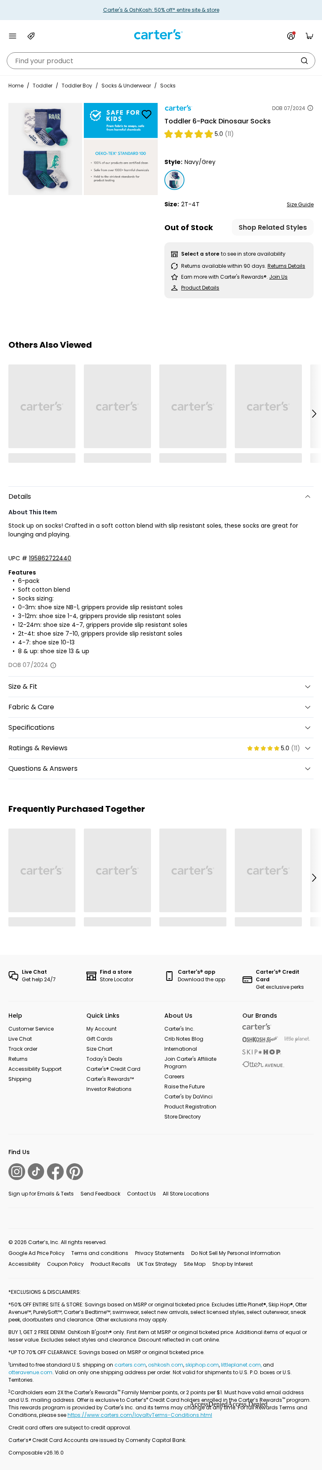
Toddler (42, 85)
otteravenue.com (30, 1372)
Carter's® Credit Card (113, 1068)
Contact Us (141, 1193)
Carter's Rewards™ (110, 1079)
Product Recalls (110, 1263)
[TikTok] (36, 1171)
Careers (174, 1076)
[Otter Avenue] (263, 1064)
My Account (101, 1028)
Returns (18, 1058)
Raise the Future (184, 1086)
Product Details (200, 287)
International (180, 1048)
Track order (22, 1048)
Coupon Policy (65, 1263)
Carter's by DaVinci (188, 1096)
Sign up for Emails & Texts (41, 1193)
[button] (313, 413)
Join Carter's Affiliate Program (190, 1062)
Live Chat (20, 1038)
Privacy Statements (159, 1253)
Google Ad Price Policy (36, 1253)
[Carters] (256, 1027)
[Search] (304, 60)
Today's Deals (104, 1058)
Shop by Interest (232, 1263)
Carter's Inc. (179, 1028)
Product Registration (190, 1106)
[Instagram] (16, 1171)
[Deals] (31, 36)
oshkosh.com (165, 1364)
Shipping (19, 1079)
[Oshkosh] (260, 1039)
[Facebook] (55, 1171)
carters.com (130, 1364)
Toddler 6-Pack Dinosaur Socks (217, 121)
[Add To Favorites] (146, 114)
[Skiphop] (261, 1051)
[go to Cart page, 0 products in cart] (309, 36)
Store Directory (182, 1116)
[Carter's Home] (161, 34)
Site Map (194, 1263)
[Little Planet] (297, 1039)
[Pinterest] (74, 1171)
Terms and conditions (99, 1253)
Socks (168, 85)
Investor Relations (109, 1089)
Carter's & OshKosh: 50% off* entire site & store (161, 9)
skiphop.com (202, 1364)
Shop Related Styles (273, 227)
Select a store (200, 253)
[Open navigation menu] (12, 36)
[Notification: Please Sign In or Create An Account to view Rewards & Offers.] (291, 36)
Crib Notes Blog (183, 1038)
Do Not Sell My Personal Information (235, 1253)
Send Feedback (100, 1193)
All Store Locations (186, 1193)
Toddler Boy (77, 85)
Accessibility (24, 1263)
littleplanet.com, (242, 1364)
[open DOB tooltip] (310, 108)
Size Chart (99, 1048)
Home (15, 85)
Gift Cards (99, 1038)
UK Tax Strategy (157, 1263)
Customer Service (31, 1028)
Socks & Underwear (126, 85)
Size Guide (300, 204)
